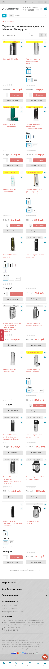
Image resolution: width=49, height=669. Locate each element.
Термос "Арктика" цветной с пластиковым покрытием (13, 523)
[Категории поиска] (11, 15)
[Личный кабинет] (45, 2)
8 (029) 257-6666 (32, 10)
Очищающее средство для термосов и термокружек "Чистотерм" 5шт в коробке (12, 327)
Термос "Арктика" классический (10, 371)
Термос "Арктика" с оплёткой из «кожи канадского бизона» (11, 437)
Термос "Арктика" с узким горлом (10, 191)
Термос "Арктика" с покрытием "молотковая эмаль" (34, 126)
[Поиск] (45, 15)
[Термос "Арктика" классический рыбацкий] (36, 48)
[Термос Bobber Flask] (13, 48)
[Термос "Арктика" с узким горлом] (13, 179)
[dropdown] (3, 2)
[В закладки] (21, 42)
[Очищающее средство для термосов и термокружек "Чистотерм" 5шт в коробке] (13, 312)
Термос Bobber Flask (11, 59)
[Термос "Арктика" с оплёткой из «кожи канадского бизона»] (13, 424)
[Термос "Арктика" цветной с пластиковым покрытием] (13, 510)
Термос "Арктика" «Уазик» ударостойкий (35, 324)
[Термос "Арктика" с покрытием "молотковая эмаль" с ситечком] (13, 466)
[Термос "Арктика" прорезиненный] (13, 113)
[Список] (45, 35)
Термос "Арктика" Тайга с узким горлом (35, 478)
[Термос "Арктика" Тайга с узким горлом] (36, 466)
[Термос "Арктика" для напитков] (36, 244)
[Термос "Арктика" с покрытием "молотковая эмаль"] (36, 113)
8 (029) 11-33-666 (32, 7)
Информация (9, 583)
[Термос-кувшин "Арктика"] (36, 510)
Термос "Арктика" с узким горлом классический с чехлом (35, 192)
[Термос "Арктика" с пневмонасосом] (36, 424)
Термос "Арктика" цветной (10, 256)
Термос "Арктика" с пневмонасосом (34, 436)
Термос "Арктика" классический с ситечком (33, 372)
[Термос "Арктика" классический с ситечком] (36, 359)
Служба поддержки (12, 589)
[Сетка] (41, 35)
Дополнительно (10, 595)
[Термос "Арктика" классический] (13, 359)
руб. (40, 2)
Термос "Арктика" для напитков (35, 256)
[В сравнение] (21, 46)
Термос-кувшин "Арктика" (32, 522)
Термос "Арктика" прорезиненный (10, 125)
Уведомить (36, 299)
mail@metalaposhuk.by (13, 612)
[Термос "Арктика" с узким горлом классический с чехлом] (36, 179)
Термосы (10, 21)
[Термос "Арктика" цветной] (13, 244)
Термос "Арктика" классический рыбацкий (33, 61)
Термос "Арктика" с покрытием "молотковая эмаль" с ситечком (12, 480)
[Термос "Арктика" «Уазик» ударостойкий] (36, 312)
